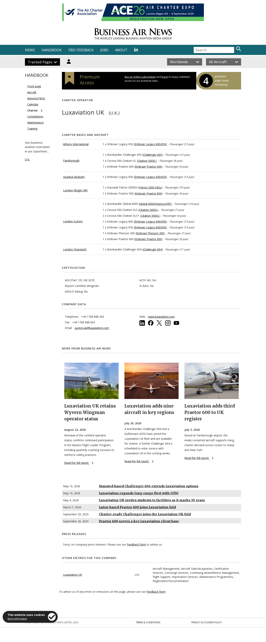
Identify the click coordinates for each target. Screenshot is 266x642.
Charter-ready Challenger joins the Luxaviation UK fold (145, 514)
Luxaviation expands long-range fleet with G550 (138, 493)
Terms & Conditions (148, 622)
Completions (35, 116)
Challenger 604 (152, 249)
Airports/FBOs (36, 98)
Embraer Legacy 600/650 (150, 144)
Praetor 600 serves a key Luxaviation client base (139, 521)
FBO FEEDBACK (80, 50)
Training (32, 128)
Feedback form (136, 544)
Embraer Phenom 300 (150, 233)
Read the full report (76, 463)
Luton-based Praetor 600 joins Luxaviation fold (137, 507)
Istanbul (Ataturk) (74, 177)
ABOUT (121, 50)
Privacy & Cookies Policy (206, 622)
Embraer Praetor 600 (148, 166)
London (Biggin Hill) (75, 190)
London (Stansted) (74, 249)
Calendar (32, 104)
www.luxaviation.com (161, 316)
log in (165, 77)
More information (17, 618)
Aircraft (31, 92)
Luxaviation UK (72, 575)
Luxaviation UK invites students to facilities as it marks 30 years (152, 500)
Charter (32, 110)
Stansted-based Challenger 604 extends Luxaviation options (148, 486)
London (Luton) (73, 221)
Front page (34, 86)
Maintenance (35, 122)
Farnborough (71, 160)
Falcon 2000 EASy (150, 187)
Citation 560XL (147, 161)
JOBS (104, 50)
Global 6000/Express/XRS (155, 204)
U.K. (27, 159)
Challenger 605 (152, 155)
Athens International (76, 144)
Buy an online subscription (140, 77)
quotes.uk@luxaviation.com (92, 328)
